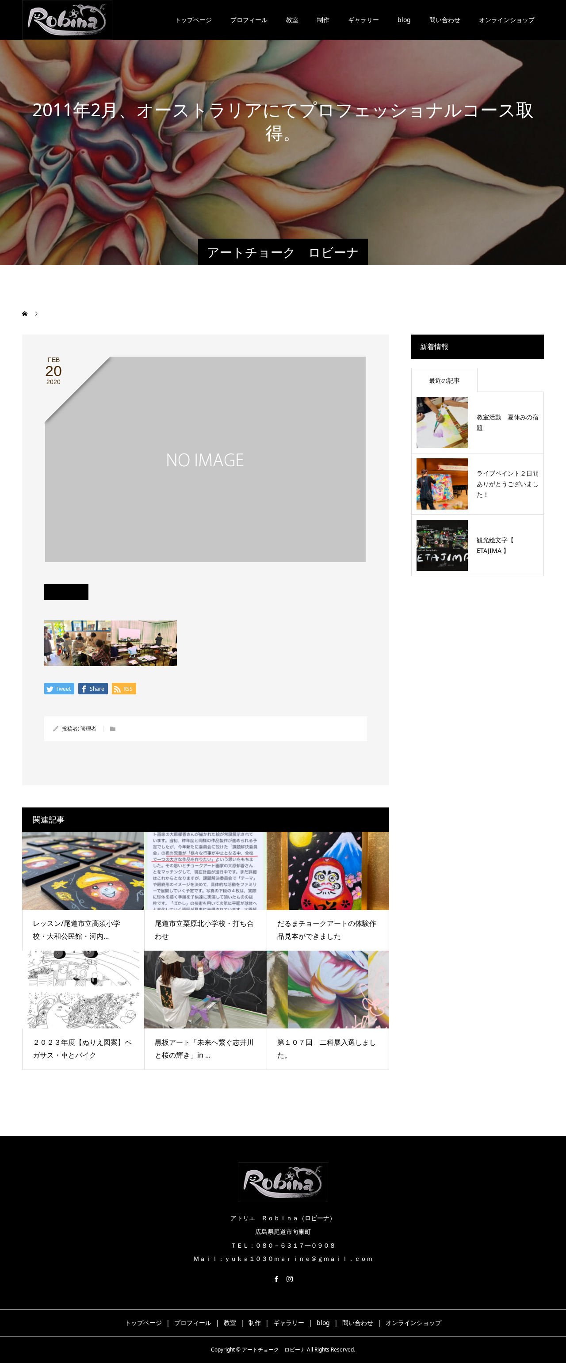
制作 (323, 19)
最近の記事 (444, 380)
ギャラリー (363, 19)
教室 (292, 19)
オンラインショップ (507, 19)
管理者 (88, 728)
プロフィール (249, 19)
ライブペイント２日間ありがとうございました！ (508, 484)
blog (404, 19)
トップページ (193, 19)
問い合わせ (444, 19)
